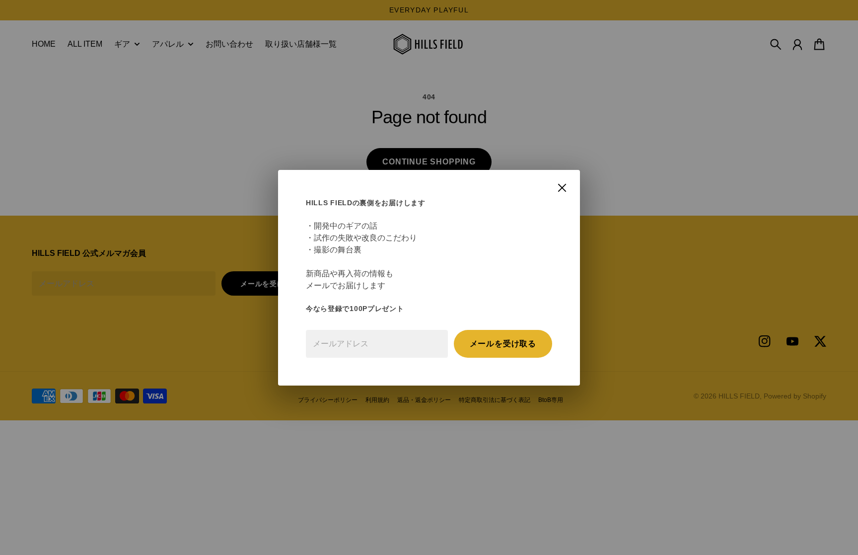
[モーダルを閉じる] (562, 188)
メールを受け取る (503, 343)
